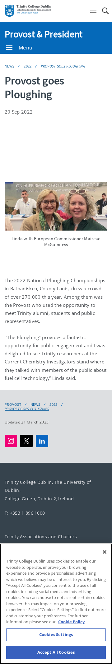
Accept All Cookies (56, 652)
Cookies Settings (56, 634)
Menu (25, 47)
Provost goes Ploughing (63, 66)
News (9, 66)
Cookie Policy (71, 621)
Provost (13, 404)
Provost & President (44, 34)
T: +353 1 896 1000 (25, 513)
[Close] (104, 552)
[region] (56, 603)
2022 (27, 66)
